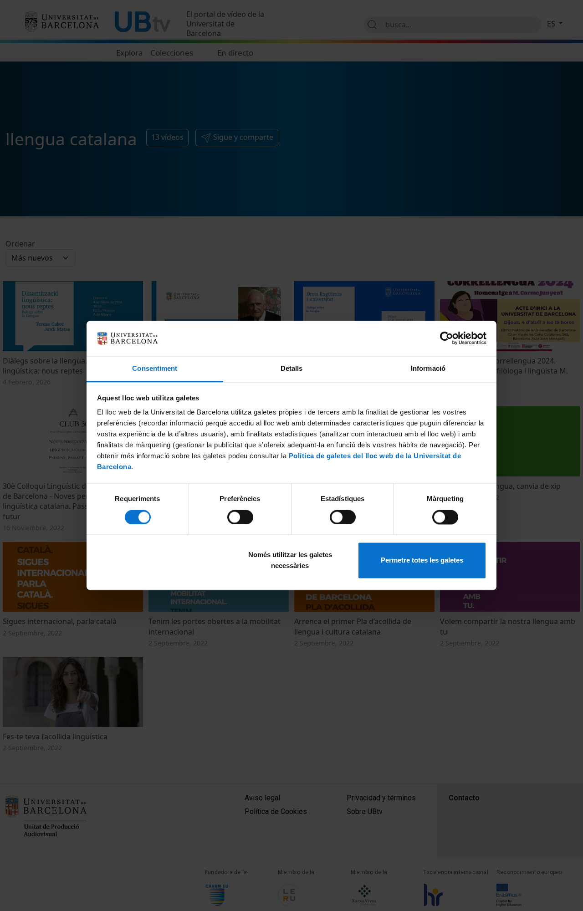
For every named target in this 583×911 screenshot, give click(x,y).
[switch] (240, 517)
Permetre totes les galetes (422, 560)
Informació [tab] (428, 368)
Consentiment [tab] (154, 368)
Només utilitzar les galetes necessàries (290, 560)
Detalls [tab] (292, 368)
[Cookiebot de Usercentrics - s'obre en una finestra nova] (446, 338)
